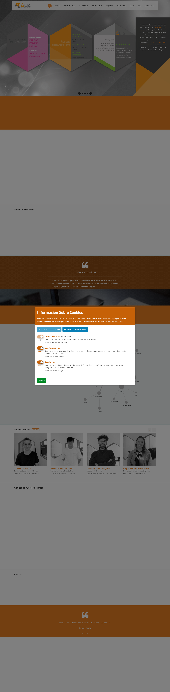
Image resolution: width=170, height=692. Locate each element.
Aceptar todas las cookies (49, 329)
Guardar (42, 380)
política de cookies (115, 321)
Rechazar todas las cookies (75, 329)
